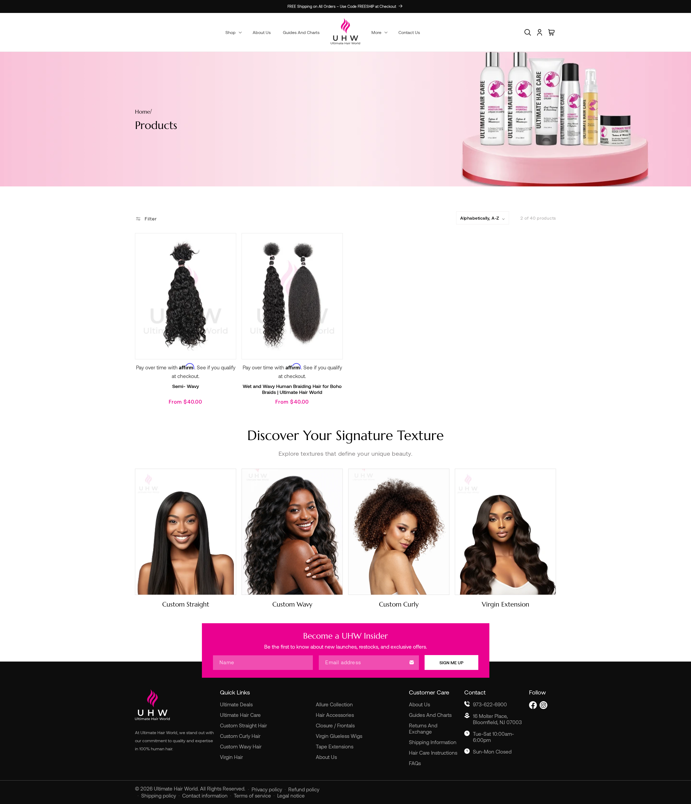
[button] (233, 32)
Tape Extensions (334, 746)
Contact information (205, 795)
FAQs (415, 763)
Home (142, 111)
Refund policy (303, 789)
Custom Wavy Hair (241, 746)
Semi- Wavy (185, 386)
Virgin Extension (505, 604)
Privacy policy (267, 789)
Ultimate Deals (236, 704)
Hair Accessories (335, 715)
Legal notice (291, 795)
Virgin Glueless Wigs (339, 736)
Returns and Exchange (423, 728)
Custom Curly (399, 604)
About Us (326, 757)
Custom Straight (185, 604)
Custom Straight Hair (243, 725)
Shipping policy (158, 795)
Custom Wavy (292, 604)
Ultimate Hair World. (177, 788)
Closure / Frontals (335, 725)
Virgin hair (231, 757)
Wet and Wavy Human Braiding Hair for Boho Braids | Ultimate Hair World (292, 389)
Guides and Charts (430, 715)
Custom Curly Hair (240, 736)
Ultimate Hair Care (240, 715)
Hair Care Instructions (433, 753)
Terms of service (252, 795)
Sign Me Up (451, 662)
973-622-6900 (490, 704)
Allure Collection (334, 704)
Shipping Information (432, 742)
